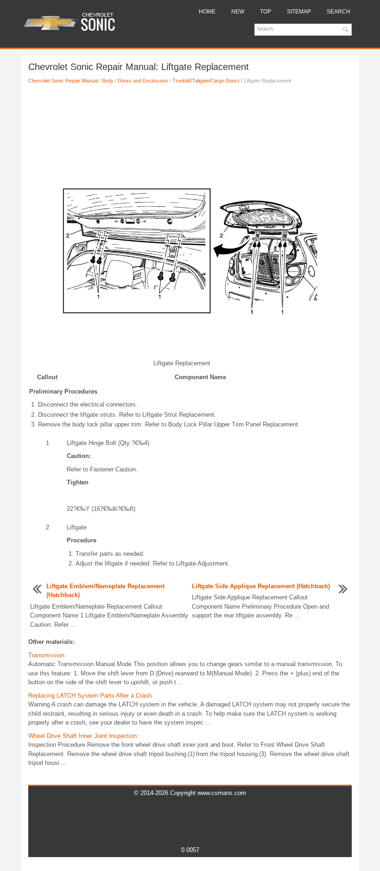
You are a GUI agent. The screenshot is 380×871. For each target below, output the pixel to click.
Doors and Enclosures (143, 80)
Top (265, 11)
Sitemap (299, 11)
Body (108, 80)
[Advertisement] (190, 122)
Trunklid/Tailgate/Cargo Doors (206, 80)
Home (207, 11)
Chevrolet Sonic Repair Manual (63, 80)
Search (338, 11)
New (237, 11)
